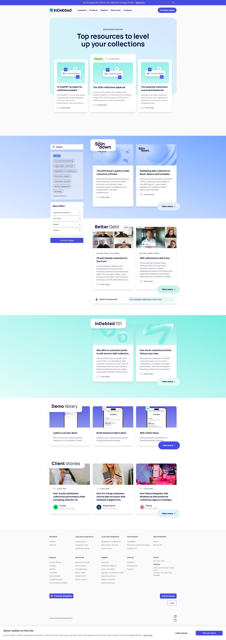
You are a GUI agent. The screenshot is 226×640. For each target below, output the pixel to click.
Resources (116, 10)
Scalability (131, 541)
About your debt (108, 569)
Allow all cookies (209, 633)
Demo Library (80, 566)
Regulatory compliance (111, 541)
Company (127, 10)
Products (93, 10)
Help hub (105, 562)
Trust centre (106, 548)
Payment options (108, 576)
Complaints (132, 566)
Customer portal (82, 548)
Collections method (61, 212)
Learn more (147, 635)
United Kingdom (56, 579)
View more (167, 206)
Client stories (81, 579)
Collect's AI (132, 548)
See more (168, 445)
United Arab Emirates (58, 583)
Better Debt (80, 572)
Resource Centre (82, 562)
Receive (52, 545)
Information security (109, 545)
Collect (52, 541)
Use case (57, 218)
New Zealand (54, 576)
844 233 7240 (159, 561)
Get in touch (168, 596)
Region (56, 224)
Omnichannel (80, 541)
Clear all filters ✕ (60, 196)
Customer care (81, 545)
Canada (52, 566)
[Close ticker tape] (173, 2)
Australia (53, 572)
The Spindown (81, 569)
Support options (108, 579)
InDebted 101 (80, 576)
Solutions (82, 10)
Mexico (52, 569)
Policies (130, 569)
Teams (56, 230)
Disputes (131, 562)
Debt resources (108, 583)
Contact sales (167, 10)
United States (55, 562)
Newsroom (157, 545)
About (155, 541)
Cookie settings (181, 633)
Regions (104, 10)
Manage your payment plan (112, 572)
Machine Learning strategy (138, 545)
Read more (140, 2)
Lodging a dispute (109, 566)
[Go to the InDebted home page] (60, 10)
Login (172, 603)
